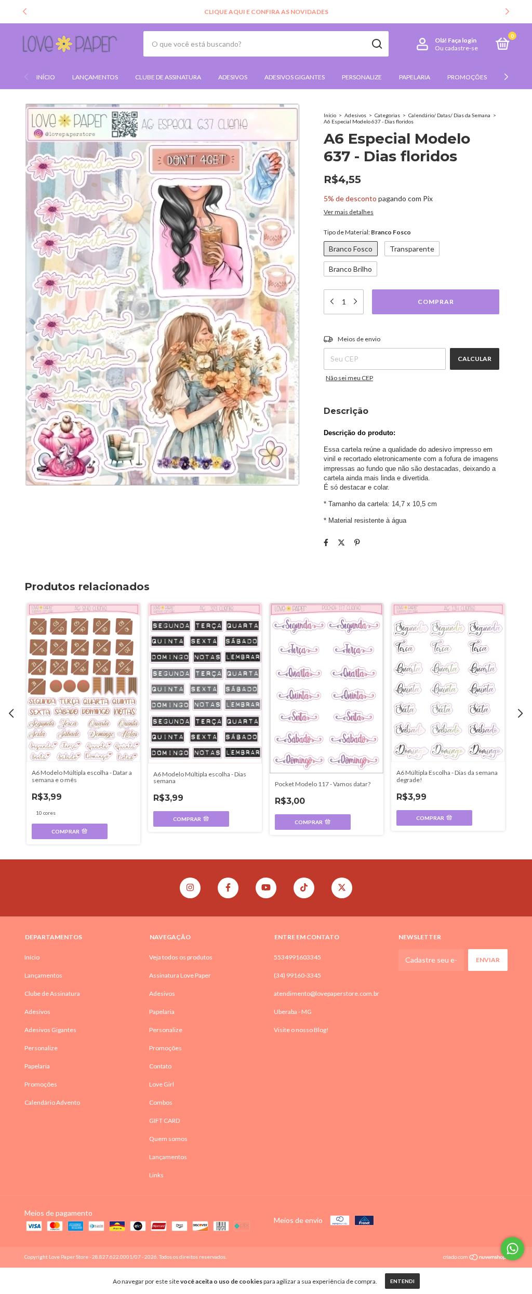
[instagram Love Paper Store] (190, 888)
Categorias (387, 115)
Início (45, 77)
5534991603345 (297, 957)
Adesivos (232, 77)
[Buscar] (376, 44)
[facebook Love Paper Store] (228, 888)
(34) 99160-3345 (297, 975)
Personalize (362, 77)
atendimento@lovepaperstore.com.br (326, 993)
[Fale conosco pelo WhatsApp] (512, 1248)
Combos (160, 1102)
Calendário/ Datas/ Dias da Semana (449, 115)
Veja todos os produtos (180, 957)
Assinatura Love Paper (180, 975)
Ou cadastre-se (456, 48)
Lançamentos (95, 77)
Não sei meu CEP (349, 378)
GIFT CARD (164, 1120)
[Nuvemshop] (475, 1258)
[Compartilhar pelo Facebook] (326, 542)
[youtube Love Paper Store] (266, 888)
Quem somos (168, 1139)
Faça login (462, 40)
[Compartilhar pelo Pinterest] (357, 542)
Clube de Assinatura (168, 77)
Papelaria (414, 77)
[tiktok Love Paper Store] (304, 888)
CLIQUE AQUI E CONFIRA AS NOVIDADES (266, 12)
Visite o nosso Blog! (301, 1030)
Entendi (402, 1281)
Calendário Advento (52, 1102)
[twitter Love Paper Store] (341, 888)
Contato (160, 1066)
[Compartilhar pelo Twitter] (341, 542)
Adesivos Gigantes (294, 77)
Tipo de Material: (367, 232)
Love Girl (161, 1084)
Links (156, 1175)
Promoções (467, 77)
